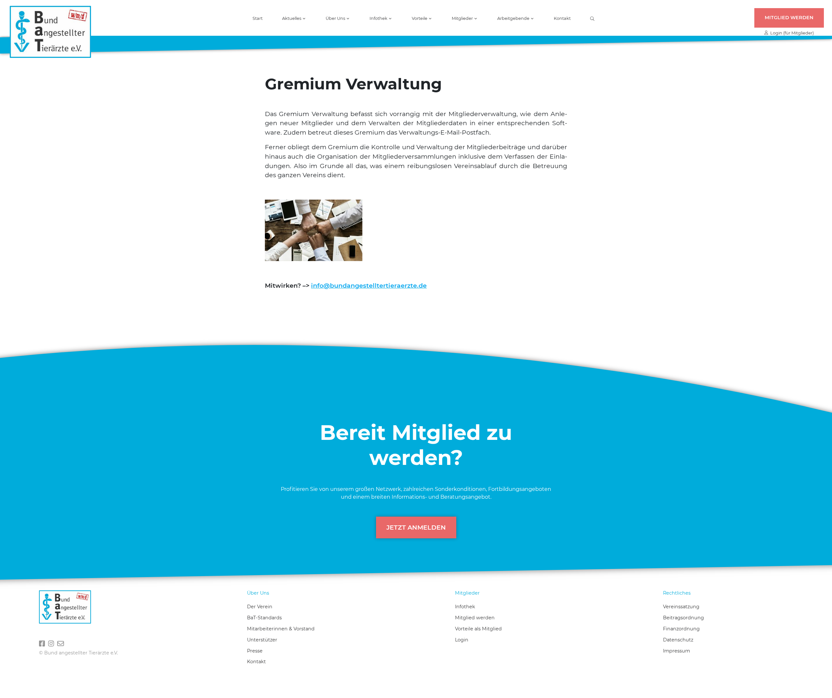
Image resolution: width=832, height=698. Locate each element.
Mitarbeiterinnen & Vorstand (281, 629)
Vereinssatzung (681, 607)
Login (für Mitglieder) (790, 33)
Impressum (676, 651)
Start (258, 19)
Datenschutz (678, 640)
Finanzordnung (681, 629)
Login (461, 640)
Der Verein (259, 607)
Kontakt (562, 19)
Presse (255, 651)
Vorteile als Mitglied (478, 629)
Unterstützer (262, 640)
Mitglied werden (789, 17)
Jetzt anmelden (416, 527)
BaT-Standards (264, 618)
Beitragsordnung (683, 618)
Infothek (465, 607)
